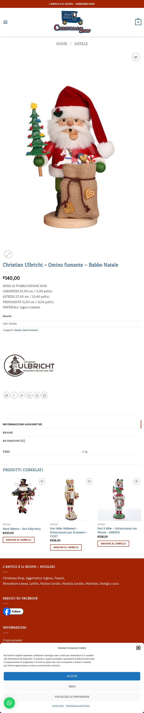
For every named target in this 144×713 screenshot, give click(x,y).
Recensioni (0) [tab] (14, 441)
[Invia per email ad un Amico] (29, 395)
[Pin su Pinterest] (37, 395)
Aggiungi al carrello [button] (18, 540)
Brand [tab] (8, 432)
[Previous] (3, 517)
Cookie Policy (58, 706)
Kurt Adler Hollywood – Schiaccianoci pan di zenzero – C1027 (68, 532)
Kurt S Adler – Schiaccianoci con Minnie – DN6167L (117, 530)
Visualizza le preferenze (72, 696)
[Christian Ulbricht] (29, 365)
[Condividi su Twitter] (21, 395)
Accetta (72, 676)
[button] (138, 648)
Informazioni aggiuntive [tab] (22, 424)
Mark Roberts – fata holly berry (22, 528)
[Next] (141, 517)
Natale (81, 43)
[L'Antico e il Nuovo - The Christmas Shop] (72, 22)
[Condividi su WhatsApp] (6, 395)
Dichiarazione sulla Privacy (78, 706)
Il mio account (12, 640)
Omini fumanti (30, 330)
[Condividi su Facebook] (14, 395)
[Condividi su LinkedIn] (44, 395)
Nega (72, 686)
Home (61, 43)
